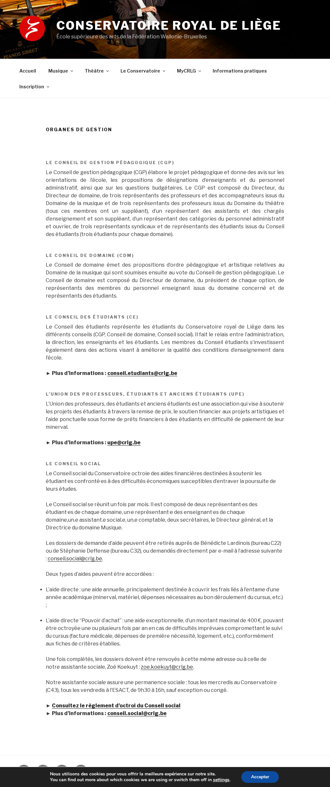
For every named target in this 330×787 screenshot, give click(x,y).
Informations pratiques (240, 71)
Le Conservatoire (140, 71)
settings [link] (221, 780)
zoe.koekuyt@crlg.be (167, 667)
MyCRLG (186, 71)
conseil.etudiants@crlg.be (142, 373)
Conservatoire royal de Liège (168, 25)
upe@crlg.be (124, 442)
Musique (58, 71)
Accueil (27, 71)
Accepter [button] (260, 777)
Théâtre (94, 71)
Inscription (31, 86)
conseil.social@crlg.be (75, 559)
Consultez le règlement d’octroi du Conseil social (116, 706)
